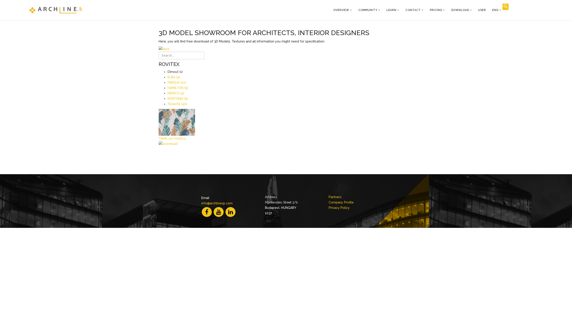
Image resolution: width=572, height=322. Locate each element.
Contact (413, 10)
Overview (341, 10)
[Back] (289, 49)
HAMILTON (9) (178, 88)
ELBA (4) (174, 77)
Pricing (436, 10)
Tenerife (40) (177, 104)
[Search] (506, 7)
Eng (495, 10)
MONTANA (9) (178, 98)
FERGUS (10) (177, 82)
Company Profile (341, 202)
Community (367, 10)
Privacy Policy (339, 208)
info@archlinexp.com (217, 203)
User (482, 10)
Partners (335, 197)
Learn (391, 10)
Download (460, 10)
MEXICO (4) (176, 93)
